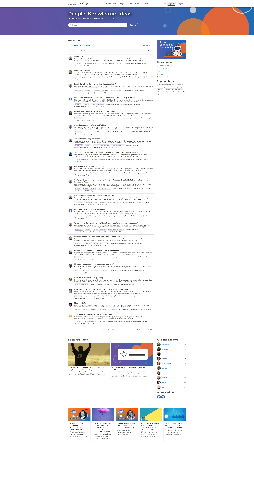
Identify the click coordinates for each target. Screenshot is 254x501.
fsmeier (119, 257)
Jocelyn (113, 216)
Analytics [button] (77, 63)
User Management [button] (100, 202)
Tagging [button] (82, 77)
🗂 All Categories (162, 68)
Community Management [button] (116, 229)
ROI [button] (100, 63)
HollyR (163, 387)
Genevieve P (118, 118)
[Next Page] (148, 329)
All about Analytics (134, 63)
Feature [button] (160, 89)
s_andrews (165, 353)
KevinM (116, 321)
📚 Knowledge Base (164, 77)
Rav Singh (131, 321)
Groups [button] (85, 270)
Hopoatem (99, 284)
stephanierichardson (119, 296)
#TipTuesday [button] (94, 159)
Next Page (110, 329)
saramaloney (165, 368)
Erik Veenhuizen (133, 131)
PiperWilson (122, 309)
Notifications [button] (96, 90)
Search (133, 25)
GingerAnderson (166, 363)
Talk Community (131, 77)
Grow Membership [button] (104, 309)
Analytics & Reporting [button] (89, 63)
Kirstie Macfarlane (134, 104)
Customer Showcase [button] (104, 188)
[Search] (165, 4)
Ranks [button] (100, 216)
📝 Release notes (163, 66)
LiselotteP (164, 358)
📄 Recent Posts (162, 71)
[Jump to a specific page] (151, 329)
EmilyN (108, 159)
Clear (149, 51)
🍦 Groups (160, 74)
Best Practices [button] (87, 243)
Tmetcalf (112, 63)
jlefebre (164, 382)
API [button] (76, 77)
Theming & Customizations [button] (101, 145)
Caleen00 (115, 104)
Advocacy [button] (78, 216)
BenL (126, 63)
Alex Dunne (165, 373)
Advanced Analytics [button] (99, 243)
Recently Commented (82, 45)
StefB (110, 77)
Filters (145, 45)
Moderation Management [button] (174, 89)
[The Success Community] (78, 4)
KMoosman (117, 243)
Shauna (111, 173)
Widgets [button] (172, 91)
